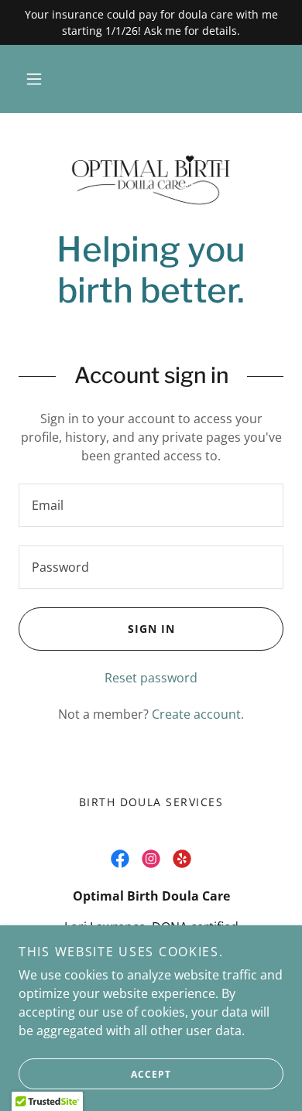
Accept (151, 1074)
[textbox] (151, 505)
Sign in (151, 628)
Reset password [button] (151, 677)
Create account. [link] (198, 714)
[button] (34, 78)
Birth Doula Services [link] (151, 802)
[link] (151, 180)
